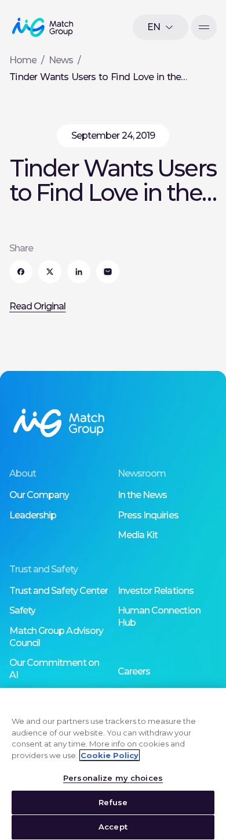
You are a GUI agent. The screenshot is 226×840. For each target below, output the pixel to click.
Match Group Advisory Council (56, 636)
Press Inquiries (148, 515)
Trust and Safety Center (58, 590)
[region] (113, 764)
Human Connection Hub (159, 616)
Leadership (32, 515)
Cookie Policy (109, 755)
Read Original (37, 306)
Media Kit (138, 534)
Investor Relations (156, 590)
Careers (134, 671)
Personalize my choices (113, 778)
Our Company (39, 494)
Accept (113, 826)
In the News (142, 494)
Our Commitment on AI (54, 668)
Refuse (113, 802)
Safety (22, 610)
